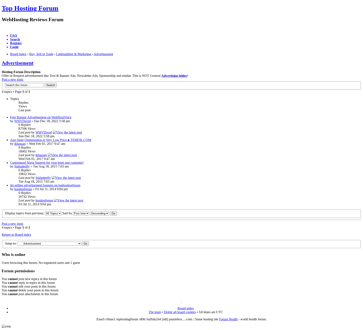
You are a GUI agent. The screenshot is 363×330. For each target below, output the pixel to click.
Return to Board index (16, 234)
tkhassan (20, 143)
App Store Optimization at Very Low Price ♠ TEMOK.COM (50, 140)
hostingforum (23, 189)
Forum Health (228, 319)
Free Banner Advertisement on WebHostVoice (40, 117)
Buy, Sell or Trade (41, 54)
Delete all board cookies (180, 312)
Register (16, 43)
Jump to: (10, 243)
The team (155, 312)
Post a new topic (13, 79)
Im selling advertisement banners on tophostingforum (45, 185)
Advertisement (103, 54)
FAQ (13, 35)
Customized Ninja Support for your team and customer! (47, 162)
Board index (18, 54)
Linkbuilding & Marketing (73, 54)
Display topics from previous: (25, 213)
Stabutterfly (22, 166)
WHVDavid (22, 121)
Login (14, 47)
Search (15, 39)
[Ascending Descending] (103, 213)
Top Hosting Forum (30, 8)
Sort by (67, 213)
